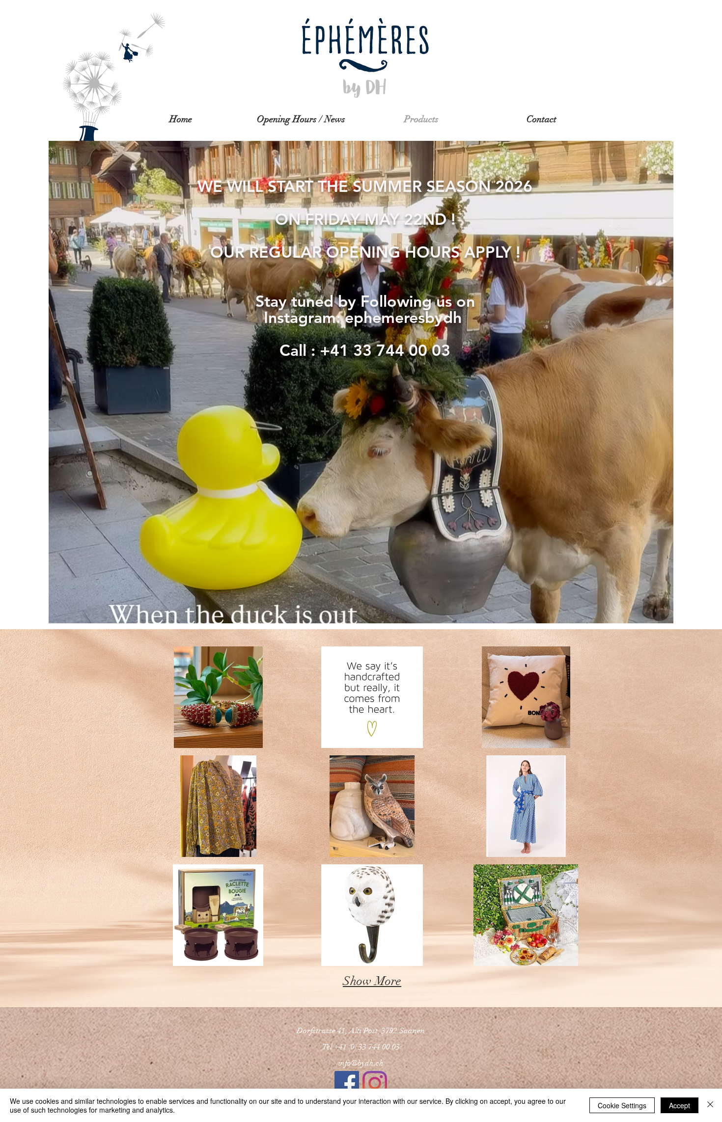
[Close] (710, 1105)
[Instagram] (374, 1083)
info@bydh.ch (361, 1063)
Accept (679, 1105)
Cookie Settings (622, 1105)
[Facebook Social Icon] (346, 1083)
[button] (218, 697)
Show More (372, 980)
